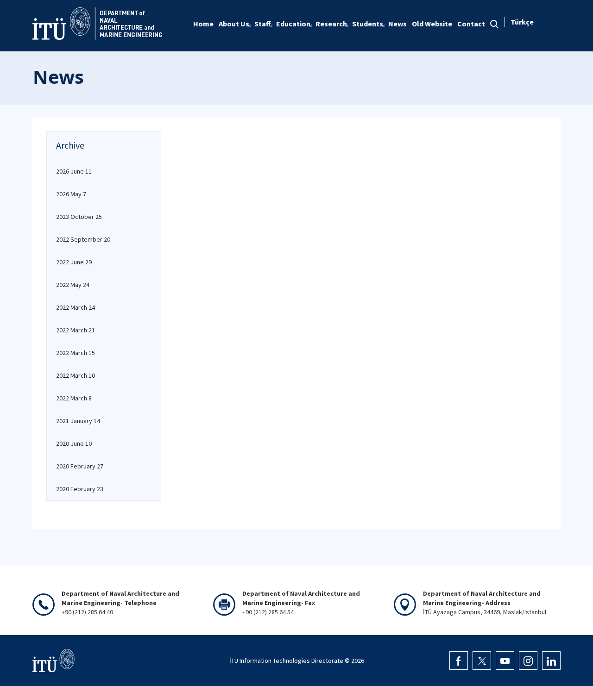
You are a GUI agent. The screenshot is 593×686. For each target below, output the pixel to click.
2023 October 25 (79, 216)
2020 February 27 (79, 466)
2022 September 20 (83, 239)
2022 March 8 (74, 398)
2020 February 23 (79, 489)
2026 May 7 (71, 194)
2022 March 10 (75, 375)
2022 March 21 (75, 330)
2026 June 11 (74, 171)
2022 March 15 (75, 353)
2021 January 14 (78, 421)
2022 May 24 (72, 285)
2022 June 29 (74, 262)
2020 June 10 (74, 443)
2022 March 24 (75, 307)
